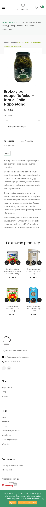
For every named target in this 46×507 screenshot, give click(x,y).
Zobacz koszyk (10, 43)
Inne (22, 141)
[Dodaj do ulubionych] (12, 262)
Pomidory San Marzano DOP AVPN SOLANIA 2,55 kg (12, 271)
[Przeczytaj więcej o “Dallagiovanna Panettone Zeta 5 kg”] (39, 262)
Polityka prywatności (27, 503)
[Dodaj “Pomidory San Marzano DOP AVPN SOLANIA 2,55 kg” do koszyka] (18, 262)
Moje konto (7, 387)
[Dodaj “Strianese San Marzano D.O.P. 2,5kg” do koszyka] (18, 300)
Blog (4, 417)
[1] (41, 7)
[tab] (7, 153)
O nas (4, 426)
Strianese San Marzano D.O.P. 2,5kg (12, 308)
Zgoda (12, 503)
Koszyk (5, 396)
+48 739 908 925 (12, 361)
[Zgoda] (43, 498)
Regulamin (6, 435)
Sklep (4, 392)
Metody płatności (10, 439)
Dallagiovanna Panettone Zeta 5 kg (33, 271)
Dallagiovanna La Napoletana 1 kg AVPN (33, 308)
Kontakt (5, 422)
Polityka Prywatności (11, 430)
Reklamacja (7, 470)
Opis (7, 153)
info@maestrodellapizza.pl (17, 357)
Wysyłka (5, 444)
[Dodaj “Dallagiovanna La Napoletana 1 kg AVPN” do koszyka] (39, 300)
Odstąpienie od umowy (12, 465)
